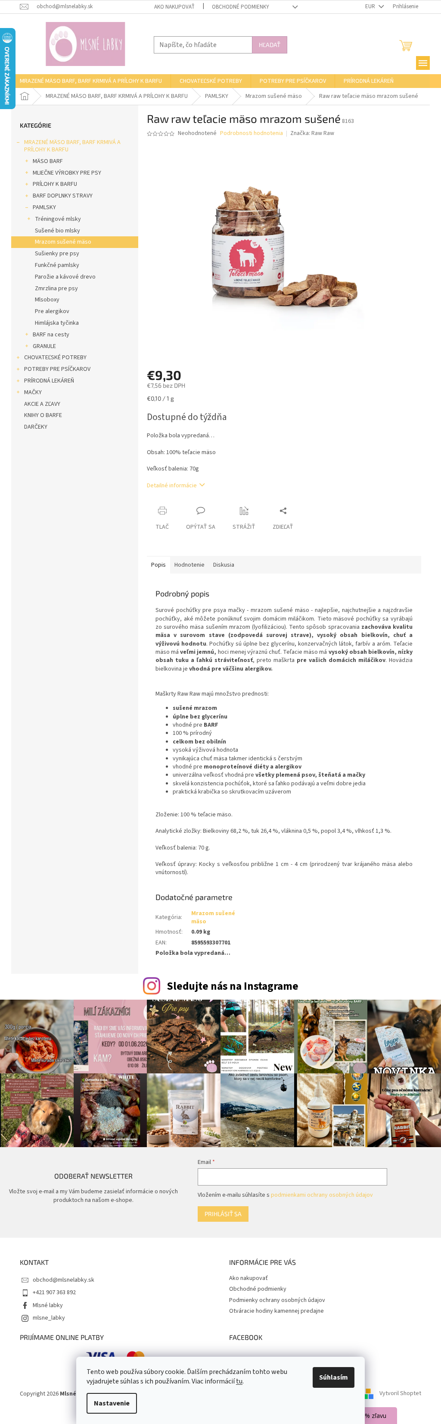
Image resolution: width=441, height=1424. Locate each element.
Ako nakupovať (174, 7)
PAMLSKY (44, 207)
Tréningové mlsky (58, 219)
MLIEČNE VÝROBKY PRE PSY (67, 173)
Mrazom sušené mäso (63, 242)
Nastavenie (112, 1403)
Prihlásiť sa (223, 1213)
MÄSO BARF (48, 161)
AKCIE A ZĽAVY (42, 404)
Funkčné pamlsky (57, 265)
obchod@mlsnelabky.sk (63, 1280)
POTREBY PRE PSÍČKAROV (57, 369)
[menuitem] (91, 81)
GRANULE (44, 346)
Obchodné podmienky (240, 7)
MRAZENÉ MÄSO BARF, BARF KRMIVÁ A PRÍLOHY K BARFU (72, 146)
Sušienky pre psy (57, 253)
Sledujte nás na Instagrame (232, 986)
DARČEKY (35, 427)
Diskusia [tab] (223, 565)
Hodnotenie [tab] (189, 565)
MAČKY (33, 392)
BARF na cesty (51, 334)
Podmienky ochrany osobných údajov (277, 1300)
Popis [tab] (158, 565)
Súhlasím (333, 1377)
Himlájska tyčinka (57, 323)
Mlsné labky (48, 1305)
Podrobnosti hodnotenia (251, 133)
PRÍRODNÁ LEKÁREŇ (49, 380)
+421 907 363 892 (54, 1292)
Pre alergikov (52, 311)
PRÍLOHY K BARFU (55, 184)
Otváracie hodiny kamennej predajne (276, 1311)
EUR (370, 6)
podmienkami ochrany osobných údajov (322, 1195)
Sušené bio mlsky (57, 230)
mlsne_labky (49, 1318)
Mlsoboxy (47, 299)
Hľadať (269, 44)
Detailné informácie (172, 485)
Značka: (312, 133)
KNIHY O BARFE (43, 415)
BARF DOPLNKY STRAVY (63, 195)
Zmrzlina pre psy (56, 288)
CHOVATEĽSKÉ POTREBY (55, 357)
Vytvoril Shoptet (400, 1393)
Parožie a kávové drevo (65, 277)
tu (239, 1381)
